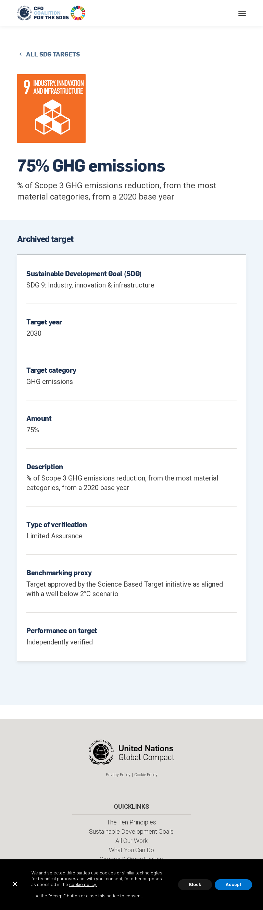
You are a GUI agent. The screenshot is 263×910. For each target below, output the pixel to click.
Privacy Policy (118, 774)
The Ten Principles (131, 822)
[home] (52, 13)
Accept (233, 884)
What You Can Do (131, 850)
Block (195, 884)
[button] (242, 13)
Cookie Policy (146, 774)
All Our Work (131, 840)
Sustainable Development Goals (131, 831)
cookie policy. (83, 884)
